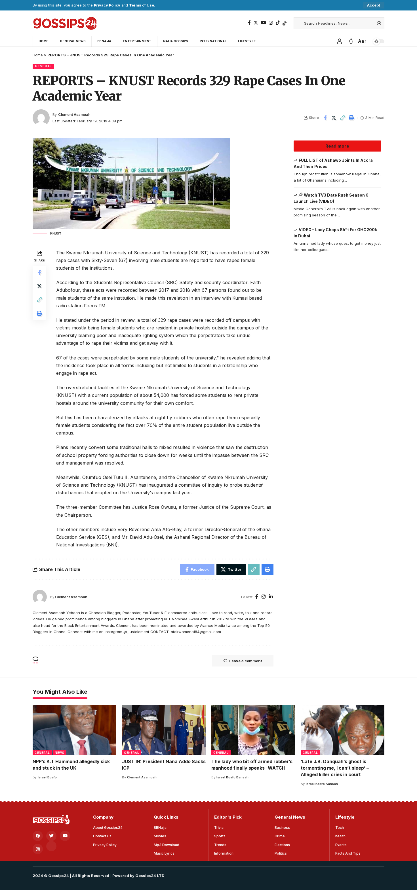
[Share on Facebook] (325, 117)
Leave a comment (245, 661)
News (59, 752)
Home (38, 55)
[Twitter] (256, 23)
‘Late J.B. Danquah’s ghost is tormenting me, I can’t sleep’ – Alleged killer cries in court (335, 768)
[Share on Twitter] (334, 117)
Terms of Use (141, 5)
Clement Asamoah (74, 114)
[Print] (351, 117)
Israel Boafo (47, 777)
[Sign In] (339, 41)
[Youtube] (65, 836)
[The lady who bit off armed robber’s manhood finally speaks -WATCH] (253, 730)
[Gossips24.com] (64, 23)
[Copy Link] (343, 117)
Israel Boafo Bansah (232, 777)
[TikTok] (277, 23)
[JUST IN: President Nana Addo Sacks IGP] (164, 730)
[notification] (351, 41)
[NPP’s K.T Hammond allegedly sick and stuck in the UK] (74, 730)
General (43, 66)
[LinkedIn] (270, 597)
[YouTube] (264, 23)
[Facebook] (249, 23)
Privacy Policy (107, 5)
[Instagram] (271, 23)
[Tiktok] (284, 23)
